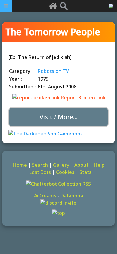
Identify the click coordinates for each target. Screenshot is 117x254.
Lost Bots (40, 172)
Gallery (61, 165)
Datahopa (72, 195)
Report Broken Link (83, 97)
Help (99, 165)
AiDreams (45, 195)
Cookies (65, 172)
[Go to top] (58, 213)
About (81, 165)
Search (40, 165)
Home (20, 165)
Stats (86, 172)
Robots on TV (53, 71)
